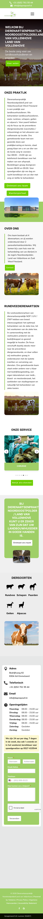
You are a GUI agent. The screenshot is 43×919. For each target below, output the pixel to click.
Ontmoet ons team (17, 185)
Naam (11, 758)
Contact (10, 267)
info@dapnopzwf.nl (23, 5)
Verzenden (14, 818)
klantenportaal (17, 193)
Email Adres (13, 767)
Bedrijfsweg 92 (16, 672)
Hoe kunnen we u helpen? (19, 786)
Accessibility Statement (27, 903)
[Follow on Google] (24, 908)
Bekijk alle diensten (22, 482)
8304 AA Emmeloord (19, 676)
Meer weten (13, 63)
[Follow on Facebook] (19, 908)
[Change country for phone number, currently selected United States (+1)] (10, 780)
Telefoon (11, 776)
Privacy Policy (22, 900)
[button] (6, 451)
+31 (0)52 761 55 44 (23, 2)
